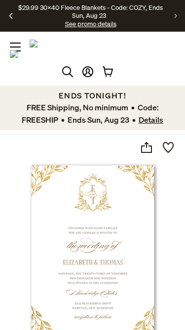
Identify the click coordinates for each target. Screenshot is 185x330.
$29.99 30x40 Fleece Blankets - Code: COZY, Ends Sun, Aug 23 (90, 11)
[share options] (146, 147)
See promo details (90, 23)
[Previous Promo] (11, 16)
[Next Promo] (176, 16)
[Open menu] (15, 47)
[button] (87, 71)
